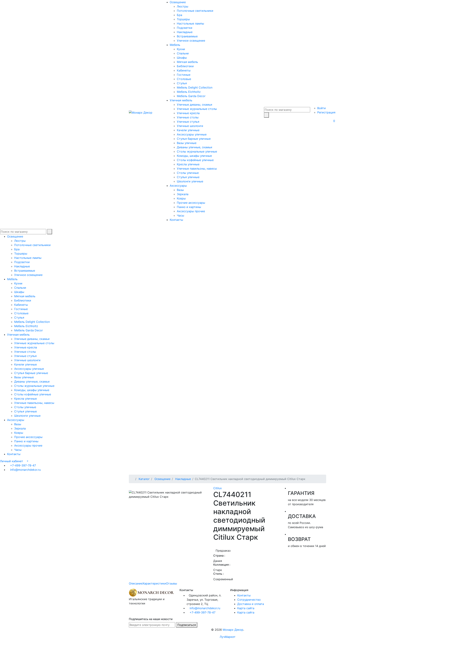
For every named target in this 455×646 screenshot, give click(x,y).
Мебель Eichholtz (189, 92)
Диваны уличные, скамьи (194, 147)
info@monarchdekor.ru (25, 469)
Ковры (181, 198)
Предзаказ (223, 550)
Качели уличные (188, 130)
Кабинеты (184, 70)
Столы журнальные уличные (197, 151)
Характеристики (154, 583)
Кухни (181, 49)
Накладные (184, 32)
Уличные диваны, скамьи (194, 104)
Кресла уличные (188, 164)
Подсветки (184, 28)
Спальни (183, 53)
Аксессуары (178, 185)
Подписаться (186, 625)
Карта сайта (245, 608)
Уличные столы (188, 117)
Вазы (180, 190)
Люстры (182, 6)
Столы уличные (188, 173)
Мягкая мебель (187, 62)
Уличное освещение (191, 40)
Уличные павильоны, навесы (197, 168)
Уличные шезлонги (190, 126)
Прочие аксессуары (191, 202)
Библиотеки (185, 66)
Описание (136, 583)
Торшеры (183, 19)
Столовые (184, 79)
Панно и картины (189, 207)
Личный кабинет (11, 461)
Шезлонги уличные (190, 181)
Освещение (178, 2)
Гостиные (183, 74)
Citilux (217, 488)
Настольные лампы (190, 23)
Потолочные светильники (195, 10)
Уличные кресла (188, 113)
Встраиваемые (187, 36)
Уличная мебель (181, 100)
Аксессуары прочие (191, 211)
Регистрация (326, 112)
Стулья (182, 83)
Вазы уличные (186, 143)
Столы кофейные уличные (195, 160)
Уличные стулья (188, 121)
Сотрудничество (249, 599)
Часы (180, 215)
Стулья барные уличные (194, 138)
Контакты (176, 219)
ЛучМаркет (227, 637)
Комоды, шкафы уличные (194, 156)
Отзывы (171, 583)
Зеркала (182, 194)
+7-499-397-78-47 (23, 465)
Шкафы (182, 57)
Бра (179, 15)
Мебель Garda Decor (191, 96)
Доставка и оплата (250, 604)
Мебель (175, 45)
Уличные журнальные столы (197, 109)
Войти (321, 108)
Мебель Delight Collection (194, 87)
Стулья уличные (188, 177)
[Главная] (133, 479)
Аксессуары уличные (192, 134)
